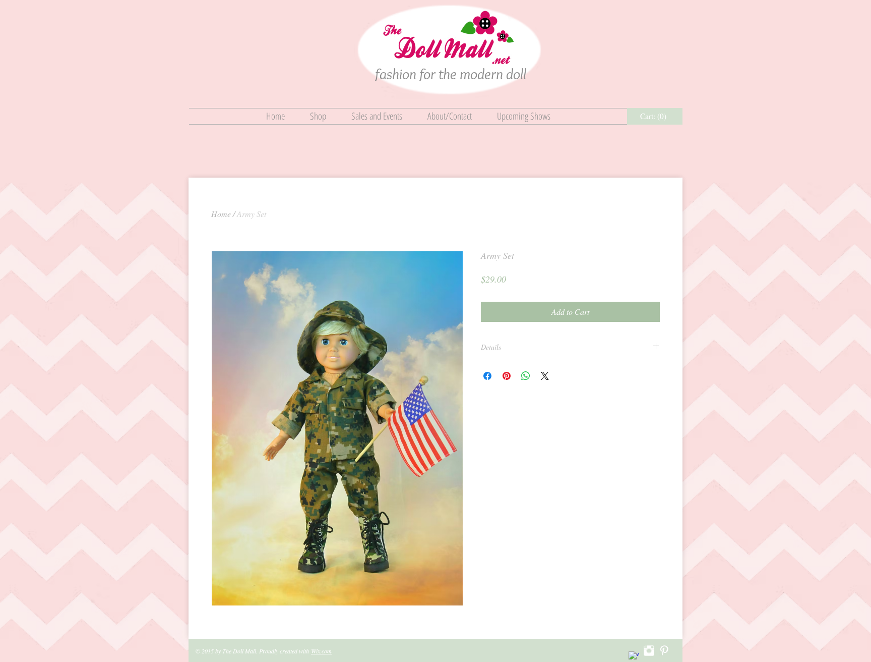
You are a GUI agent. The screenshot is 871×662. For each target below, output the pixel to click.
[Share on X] (545, 376)
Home (221, 213)
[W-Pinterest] (664, 650)
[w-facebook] (634, 656)
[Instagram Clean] (649, 650)
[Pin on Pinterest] (507, 376)
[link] (655, 116)
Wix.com (321, 651)
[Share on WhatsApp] (526, 376)
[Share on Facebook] (487, 376)
